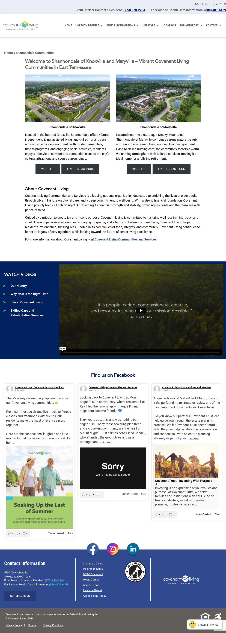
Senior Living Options (120, 25)
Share (70, 533)
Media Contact (91, 579)
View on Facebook (56, 533)
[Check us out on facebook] (93, 549)
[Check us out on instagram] (113, 549)
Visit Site (47, 169)
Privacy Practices (53, 625)
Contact (212, 25)
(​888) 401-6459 (215, 10)
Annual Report (91, 585)
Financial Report (92, 590)
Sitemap (32, 625)
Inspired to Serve (93, 568)
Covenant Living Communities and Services (126, 239)
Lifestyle (148, 25)
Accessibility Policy (94, 595)
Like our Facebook (80, 169)
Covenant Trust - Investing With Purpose (183, 481)
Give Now (219, 4)
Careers (201, 4)
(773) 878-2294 (134, 10)
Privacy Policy (13, 625)
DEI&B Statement (93, 574)
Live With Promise (87, 25)
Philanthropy (189, 25)
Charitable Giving (93, 563)
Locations (169, 25)
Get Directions (20, 596)
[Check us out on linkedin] (133, 549)
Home (68, 25)
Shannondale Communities (35, 53)
